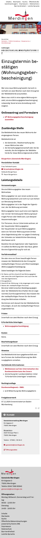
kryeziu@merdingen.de (13, 169)
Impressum (23, 4)
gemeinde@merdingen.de (15, 445)
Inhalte (8, 2)
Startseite (16, 2)
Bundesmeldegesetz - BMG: (12, 387)
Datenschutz (34, 4)
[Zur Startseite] (20, 15)
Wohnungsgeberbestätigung (17, 326)
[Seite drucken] (36, 408)
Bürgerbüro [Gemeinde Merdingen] (16, 159)
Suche (24, 2)
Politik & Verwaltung (14, 41)
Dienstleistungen (6, 43)
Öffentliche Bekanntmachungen (14, 521)
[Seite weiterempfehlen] (39, 408)
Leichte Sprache (33, 6)
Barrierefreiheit (20, 6)
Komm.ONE (15, 524)
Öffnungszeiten (11, 450)
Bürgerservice (25, 41)
